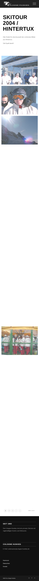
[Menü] (33, 4)
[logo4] (16, 4)
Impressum (6, 560)
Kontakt (5, 566)
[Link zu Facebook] (31, 578)
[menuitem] (33, 4)
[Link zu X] (34, 578)
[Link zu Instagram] (29, 578)
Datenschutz (6, 563)
